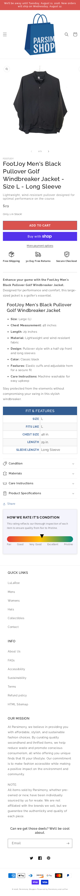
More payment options (40, 245)
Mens (11, 591)
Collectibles (16, 618)
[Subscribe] (67, 843)
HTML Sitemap (18, 704)
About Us (14, 651)
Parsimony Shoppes (28, 889)
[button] (5, 34)
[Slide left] (31, 151)
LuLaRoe (14, 582)
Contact (13, 626)
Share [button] (11, 503)
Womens (14, 600)
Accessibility (16, 669)
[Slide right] (48, 151)
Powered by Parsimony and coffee (52, 889)
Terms (12, 686)
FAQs (11, 660)
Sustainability (17, 677)
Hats (11, 609)
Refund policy (17, 695)
